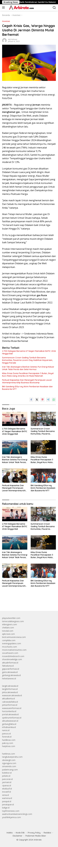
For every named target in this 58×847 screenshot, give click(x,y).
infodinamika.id (9, 727)
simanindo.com (9, 766)
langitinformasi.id (10, 689)
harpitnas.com (8, 746)
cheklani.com (8, 627)
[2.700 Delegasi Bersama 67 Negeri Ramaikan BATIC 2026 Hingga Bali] (14, 419)
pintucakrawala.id (10, 692)
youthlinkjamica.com (11, 817)
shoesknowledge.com (12, 659)
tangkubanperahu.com (12, 756)
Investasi (6, 21)
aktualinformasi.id (10, 662)
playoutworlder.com (11, 618)
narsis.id (5, 730)
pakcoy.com (7, 743)
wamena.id (7, 798)
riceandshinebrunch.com (13, 656)
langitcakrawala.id (10, 686)
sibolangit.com (8, 760)
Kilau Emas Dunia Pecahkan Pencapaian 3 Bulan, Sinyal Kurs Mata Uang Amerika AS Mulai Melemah (27, 374)
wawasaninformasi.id (11, 708)
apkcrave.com (8, 634)
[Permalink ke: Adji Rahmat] (4, 40)
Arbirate (38, 839)
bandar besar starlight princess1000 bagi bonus (23, 602)
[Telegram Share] (48, 399)
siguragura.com (9, 763)
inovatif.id (6, 791)
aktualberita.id (8, 698)
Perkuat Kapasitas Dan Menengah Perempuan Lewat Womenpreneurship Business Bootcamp (27, 381)
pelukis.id (6, 775)
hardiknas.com (8, 740)
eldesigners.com (9, 624)
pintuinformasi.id (9, 705)
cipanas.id (6, 785)
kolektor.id (7, 772)
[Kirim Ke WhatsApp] (54, 399)
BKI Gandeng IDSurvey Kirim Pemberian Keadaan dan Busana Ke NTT (27, 387)
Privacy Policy (34, 832)
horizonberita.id (9, 711)
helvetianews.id (9, 678)
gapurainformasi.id (10, 668)
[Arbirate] (21, 7)
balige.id (5, 807)
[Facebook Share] (31, 399)
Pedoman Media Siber (35, 836)
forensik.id (6, 736)
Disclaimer (17, 836)
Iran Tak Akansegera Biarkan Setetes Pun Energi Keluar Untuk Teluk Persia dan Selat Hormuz (28, 368)
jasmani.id (6, 782)
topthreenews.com (10, 811)
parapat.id (6, 801)
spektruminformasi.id (11, 717)
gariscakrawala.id (10, 672)
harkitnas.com (8, 753)
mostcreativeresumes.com (14, 649)
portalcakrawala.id (10, 714)
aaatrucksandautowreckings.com (17, 814)
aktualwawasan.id (10, 720)
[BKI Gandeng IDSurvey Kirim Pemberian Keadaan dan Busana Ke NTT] (43, 476)
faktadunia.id (8, 665)
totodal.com (7, 630)
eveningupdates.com (11, 643)
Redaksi (47, 832)
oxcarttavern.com (10, 653)
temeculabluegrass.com (13, 621)
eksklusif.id (7, 788)
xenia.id (5, 795)
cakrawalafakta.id (10, 701)
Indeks (10, 832)
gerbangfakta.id (9, 724)
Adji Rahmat (12, 39)
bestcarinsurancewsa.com (14, 637)
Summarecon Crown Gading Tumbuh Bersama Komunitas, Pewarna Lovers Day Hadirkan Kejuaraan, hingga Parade (27, 360)
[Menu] (4, 7)
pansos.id (6, 733)
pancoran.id (7, 779)
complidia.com (8, 640)
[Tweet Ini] (37, 399)
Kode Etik (20, 832)
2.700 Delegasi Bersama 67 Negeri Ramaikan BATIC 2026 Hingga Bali (29, 352)
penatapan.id (8, 804)
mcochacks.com (9, 646)
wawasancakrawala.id (12, 695)
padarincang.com (10, 769)
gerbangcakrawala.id (11, 675)
